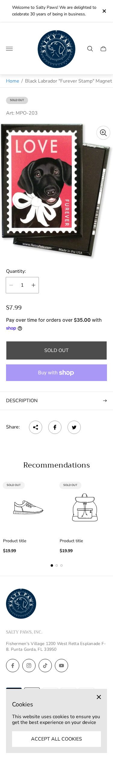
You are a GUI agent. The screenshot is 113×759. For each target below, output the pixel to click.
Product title (14, 541)
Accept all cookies (56, 739)
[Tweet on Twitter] (74, 427)
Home (12, 81)
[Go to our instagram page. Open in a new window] (29, 665)
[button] (52, 565)
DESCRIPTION (22, 400)
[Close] (98, 697)
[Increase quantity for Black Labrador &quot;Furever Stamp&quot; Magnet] (33, 285)
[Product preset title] (28, 507)
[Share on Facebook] (54, 427)
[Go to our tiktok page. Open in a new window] (45, 665)
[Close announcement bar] (104, 11)
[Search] (90, 48)
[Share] (35, 427)
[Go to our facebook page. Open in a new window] (12, 665)
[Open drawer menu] (9, 48)
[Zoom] (103, 132)
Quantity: (16, 271)
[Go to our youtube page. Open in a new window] (61, 665)
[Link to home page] (21, 604)
